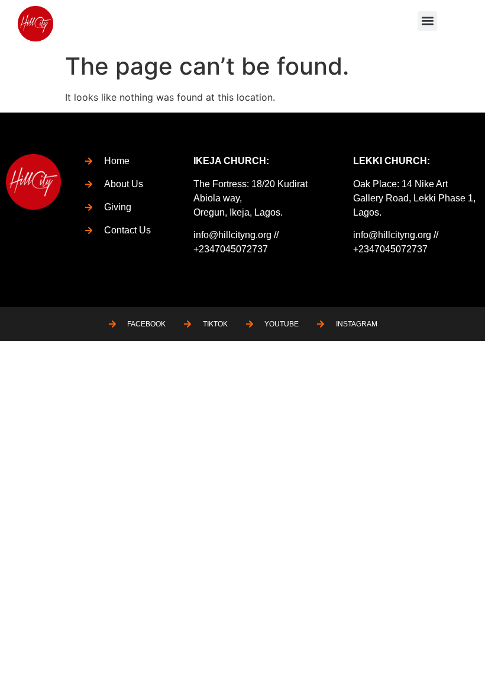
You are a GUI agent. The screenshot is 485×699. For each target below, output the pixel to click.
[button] (427, 21)
